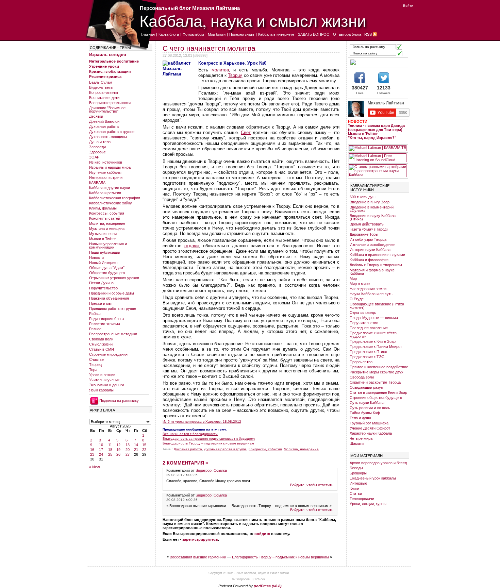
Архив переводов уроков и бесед (378, 463)
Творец (95, 365)
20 (128, 450)
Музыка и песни (103, 234)
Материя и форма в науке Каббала (372, 271)
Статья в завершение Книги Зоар (378, 392)
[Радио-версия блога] (377, 62)
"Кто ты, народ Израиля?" (372, 138)
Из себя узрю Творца (368, 239)
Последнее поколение (369, 328)
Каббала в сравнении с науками (377, 254)
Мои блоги (217, 34)
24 (101, 454)
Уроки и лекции (102, 375)
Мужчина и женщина (106, 228)
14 (136, 445)
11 (110, 445)
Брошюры (358, 473)
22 (144, 450)
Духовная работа (104, 126)
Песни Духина (101, 283)
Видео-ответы (101, 87)
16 (92, 450)
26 (118, 454)
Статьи (356, 493)
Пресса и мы (100, 303)
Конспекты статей (104, 218)
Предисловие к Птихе (368, 351)
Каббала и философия (369, 260)
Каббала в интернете (276, 34)
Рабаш (95, 314)
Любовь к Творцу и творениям (376, 265)
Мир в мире (360, 283)
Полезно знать (241, 34)
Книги (354, 488)
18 (110, 450)
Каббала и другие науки (109, 188)
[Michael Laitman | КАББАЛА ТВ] (377, 148)
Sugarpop (204, 470)
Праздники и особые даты (111, 293)
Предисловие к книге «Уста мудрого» (373, 334)
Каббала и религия (105, 193)
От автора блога (347, 34)
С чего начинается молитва (209, 48)
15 (144, 445)
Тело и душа (360, 418)
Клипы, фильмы (103, 208)
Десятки (96, 116)
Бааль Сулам (100, 82)
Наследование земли (368, 288)
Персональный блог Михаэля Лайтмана (190, 8)
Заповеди (97, 147)
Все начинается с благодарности (190, 434)
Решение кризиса (105, 76)
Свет (246, 132)
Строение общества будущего (376, 397)
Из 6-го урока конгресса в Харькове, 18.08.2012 (202, 421)
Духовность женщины (108, 137)
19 (118, 450)
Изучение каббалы (105, 172)
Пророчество (361, 362)
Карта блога (169, 34)
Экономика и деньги (106, 385)
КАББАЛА (97, 183)
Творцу (235, 75)
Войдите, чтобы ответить (311, 485)
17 (101, 450)
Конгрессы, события (106, 213)
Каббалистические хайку (110, 203)
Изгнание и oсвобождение (372, 244)
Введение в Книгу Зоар (369, 202)
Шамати (357, 443)
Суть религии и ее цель (370, 407)
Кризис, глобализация (110, 71)
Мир (353, 278)
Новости (96, 257)
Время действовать (367, 224)
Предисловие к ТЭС (367, 356)
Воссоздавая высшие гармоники (198, 557)
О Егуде (357, 299)
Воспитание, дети (104, 98)
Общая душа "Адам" (106, 268)
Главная (148, 34)
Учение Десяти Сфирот (370, 428)
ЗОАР (94, 157)
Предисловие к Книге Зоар (373, 341)
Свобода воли (101, 339)
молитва (220, 69)
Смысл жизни (101, 344)
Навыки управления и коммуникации (108, 245)
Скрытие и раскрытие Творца (375, 382)
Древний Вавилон (104, 121)
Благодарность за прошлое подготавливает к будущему (209, 438)
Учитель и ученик (104, 380)
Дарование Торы (364, 234)
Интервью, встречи (105, 177)
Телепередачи (362, 498)
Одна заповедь (363, 312)
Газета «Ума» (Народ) (369, 229)
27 (128, 454)
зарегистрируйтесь (200, 539)
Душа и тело (100, 142)
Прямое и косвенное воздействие (379, 367)
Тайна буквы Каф (365, 413)
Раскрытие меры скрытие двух (376, 372)
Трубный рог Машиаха (369, 423)
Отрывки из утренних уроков (114, 278)
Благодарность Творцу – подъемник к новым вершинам (208, 443)
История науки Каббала (370, 249)
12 (118, 445)
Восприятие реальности (110, 103)
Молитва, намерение (107, 223)
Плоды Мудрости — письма (374, 317)
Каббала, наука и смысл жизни (252, 20)
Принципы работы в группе (112, 308)
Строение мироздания (108, 354)
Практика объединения (109, 298)
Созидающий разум (367, 387)
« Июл (94, 467)
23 (92, 454)
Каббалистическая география (114, 198)
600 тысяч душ (363, 197)
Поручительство (103, 288)
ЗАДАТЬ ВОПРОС (313, 34)
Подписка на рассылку (119, 401)
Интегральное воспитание (114, 61)
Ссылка (220, 470)
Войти (408, 5)
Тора (93, 370)
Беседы (356, 468)
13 (128, 445)
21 (136, 450)
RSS (368, 34)
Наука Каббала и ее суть (371, 294)
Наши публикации (104, 252)
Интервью (358, 483)
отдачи (191, 245)
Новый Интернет (103, 263)
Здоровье (97, 152)
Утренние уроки (104, 66)
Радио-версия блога (106, 319)
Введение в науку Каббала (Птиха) (373, 217)
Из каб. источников (105, 162)
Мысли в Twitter (102, 239)
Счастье (96, 359)
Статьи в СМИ (101, 349)
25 (110, 454)
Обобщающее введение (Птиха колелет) (377, 305)
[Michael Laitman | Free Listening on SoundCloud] (377, 157)
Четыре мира (361, 438)
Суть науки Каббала (367, 402)
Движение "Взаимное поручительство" (107, 109)
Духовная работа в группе (111, 132)
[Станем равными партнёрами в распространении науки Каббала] (377, 170)
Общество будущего (107, 273)
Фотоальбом (193, 34)
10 (101, 445)
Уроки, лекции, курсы (368, 503)
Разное (95, 329)
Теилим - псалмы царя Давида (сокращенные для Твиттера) (376, 127)
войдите (262, 534)
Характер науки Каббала (371, 433)
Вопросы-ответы (103, 92)
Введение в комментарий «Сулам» (372, 208)
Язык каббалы (101, 390)
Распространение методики (113, 334)
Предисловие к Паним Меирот (376, 346)
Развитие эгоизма (104, 324)
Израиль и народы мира (110, 167)
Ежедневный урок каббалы (373, 478)
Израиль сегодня (107, 54)
